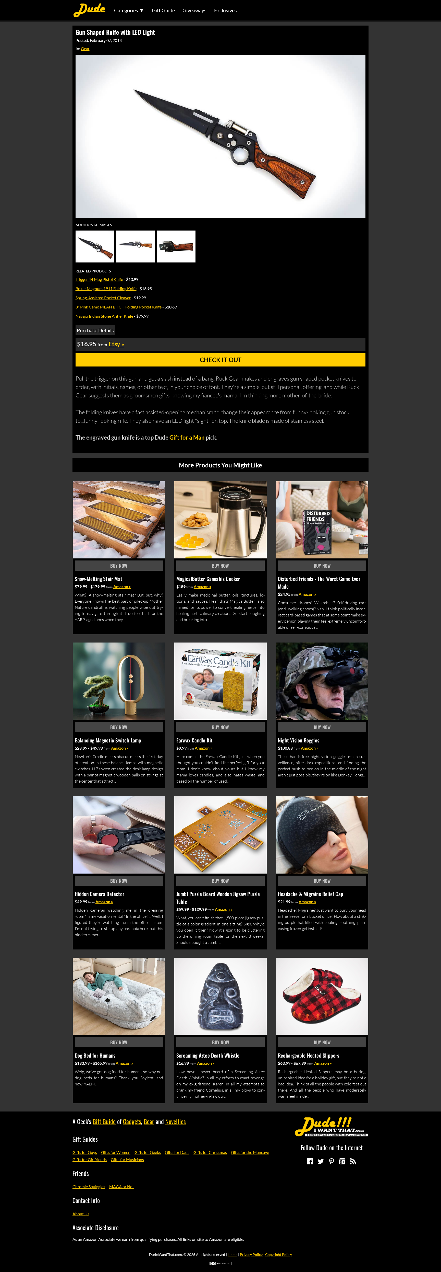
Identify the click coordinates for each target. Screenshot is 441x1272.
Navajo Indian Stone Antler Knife (104, 316)
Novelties (175, 1121)
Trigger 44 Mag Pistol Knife (99, 279)
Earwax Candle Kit (194, 740)
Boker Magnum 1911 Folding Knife (106, 288)
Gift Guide (163, 10)
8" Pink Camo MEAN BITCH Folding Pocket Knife (119, 306)
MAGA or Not (121, 1186)
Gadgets (132, 1121)
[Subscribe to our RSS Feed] (353, 1161)
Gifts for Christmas (210, 1152)
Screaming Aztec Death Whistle (208, 1055)
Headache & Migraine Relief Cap (310, 894)
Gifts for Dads (177, 1152)
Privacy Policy (251, 1254)
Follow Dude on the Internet (332, 1147)
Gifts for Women (115, 1152)
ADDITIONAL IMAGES (94, 225)
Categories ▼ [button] (129, 10)
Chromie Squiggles (88, 1186)
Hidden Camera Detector (99, 894)
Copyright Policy (278, 1254)
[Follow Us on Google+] (342, 1161)
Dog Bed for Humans (95, 1055)
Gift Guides (85, 1139)
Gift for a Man (187, 437)
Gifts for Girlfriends (89, 1159)
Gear (85, 48)
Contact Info (86, 1200)
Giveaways (194, 10)
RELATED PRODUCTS (93, 271)
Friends (80, 1173)
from (109, 587)
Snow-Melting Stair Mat (98, 578)
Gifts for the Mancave (250, 1152)
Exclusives (225, 10)
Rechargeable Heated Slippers (308, 1055)
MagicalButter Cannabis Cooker (208, 578)
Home (232, 1254)
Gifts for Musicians (127, 1159)
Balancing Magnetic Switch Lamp (108, 740)
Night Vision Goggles (298, 740)
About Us (80, 1213)
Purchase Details (95, 330)
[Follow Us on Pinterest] (331, 1161)
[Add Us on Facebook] (310, 1161)
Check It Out (220, 359)
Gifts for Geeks (147, 1152)
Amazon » (122, 586)
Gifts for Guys (84, 1152)
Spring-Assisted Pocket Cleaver (103, 297)
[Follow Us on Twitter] (321, 1161)
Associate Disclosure (95, 1227)
